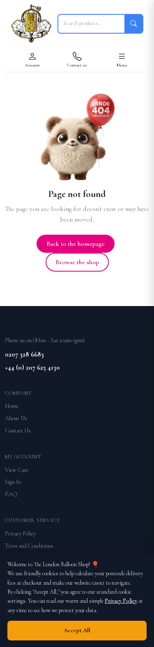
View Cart (16, 469)
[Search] (133, 24)
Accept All (77, 630)
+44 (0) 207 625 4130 (32, 367)
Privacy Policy (20, 533)
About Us (16, 418)
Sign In (13, 481)
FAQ (11, 494)
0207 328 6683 (24, 354)
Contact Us (18, 430)
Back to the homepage (75, 244)
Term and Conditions (29, 545)
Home (11, 405)
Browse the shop (77, 262)
